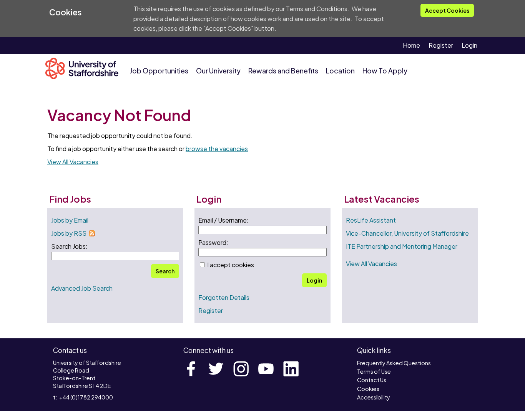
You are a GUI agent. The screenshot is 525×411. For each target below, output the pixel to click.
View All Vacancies (72, 162)
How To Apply (384, 71)
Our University (218, 71)
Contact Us (371, 379)
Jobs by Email (69, 220)
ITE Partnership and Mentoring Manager (401, 246)
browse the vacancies (217, 149)
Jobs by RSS (68, 233)
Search (165, 271)
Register (441, 45)
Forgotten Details (223, 297)
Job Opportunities (159, 71)
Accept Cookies (447, 10)
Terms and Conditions (316, 9)
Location (340, 71)
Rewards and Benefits (283, 71)
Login (469, 45)
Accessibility (373, 397)
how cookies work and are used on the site (291, 19)
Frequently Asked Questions (394, 362)
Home (411, 45)
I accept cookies (230, 265)
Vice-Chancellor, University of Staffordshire (407, 233)
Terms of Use (374, 371)
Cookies (368, 388)
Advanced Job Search (82, 288)
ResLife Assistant (371, 220)
